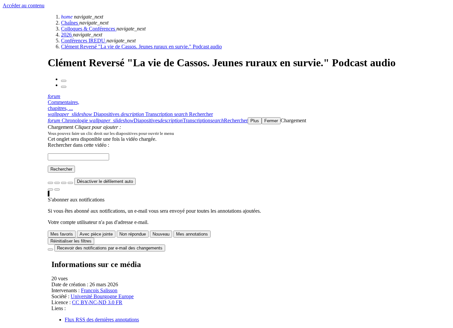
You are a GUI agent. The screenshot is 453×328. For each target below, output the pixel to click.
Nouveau (161, 234)
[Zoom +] (70, 183)
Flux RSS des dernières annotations (102, 319)
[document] (249, 133)
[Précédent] (63, 81)
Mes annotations (192, 234)
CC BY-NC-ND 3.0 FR (97, 302)
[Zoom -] (63, 183)
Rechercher (61, 169)
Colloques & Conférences (88, 28)
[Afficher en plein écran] (50, 183)
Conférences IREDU (83, 40)
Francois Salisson (99, 290)
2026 (67, 34)
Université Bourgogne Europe (102, 296)
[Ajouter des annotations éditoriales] (57, 190)
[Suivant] (63, 87)
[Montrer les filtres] (57, 183)
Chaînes (70, 23)
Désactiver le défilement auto (105, 181)
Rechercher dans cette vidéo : (78, 145)
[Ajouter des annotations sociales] (50, 190)
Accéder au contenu (23, 5)
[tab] (84, 114)
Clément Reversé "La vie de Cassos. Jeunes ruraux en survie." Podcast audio (141, 46)
